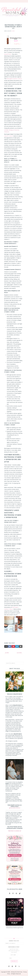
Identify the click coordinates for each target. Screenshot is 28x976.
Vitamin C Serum (8, 136)
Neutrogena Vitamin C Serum (14, 78)
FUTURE (19, 652)
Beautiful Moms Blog (14, 12)
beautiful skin (7, 54)
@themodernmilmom (14, 808)
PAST (7, 652)
